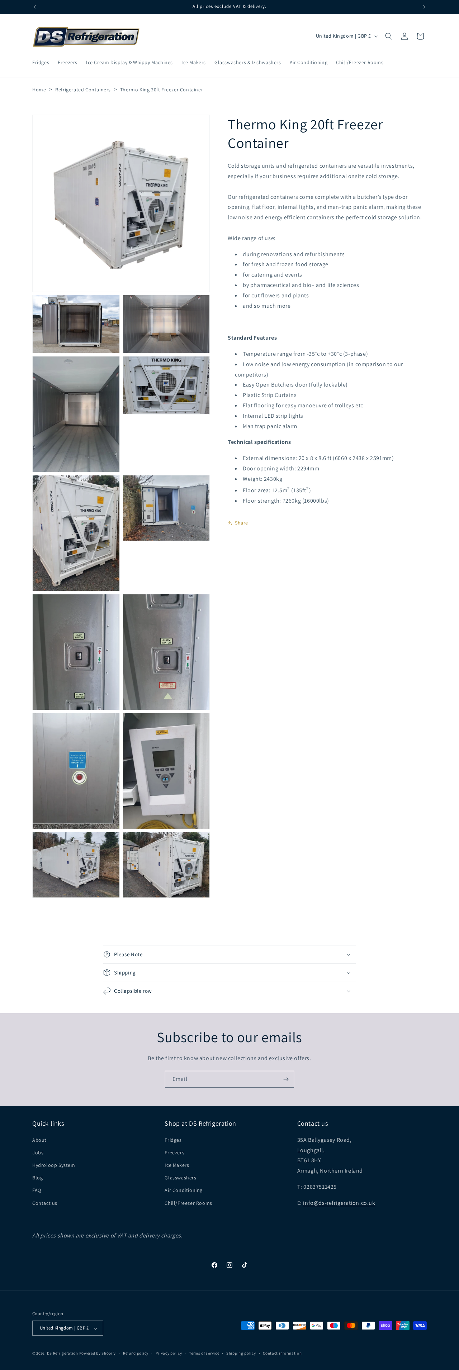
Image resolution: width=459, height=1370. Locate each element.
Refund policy (135, 1353)
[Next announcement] (424, 7)
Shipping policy (241, 1353)
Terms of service (204, 1353)
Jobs (37, 1152)
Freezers (174, 1152)
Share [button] (241, 522)
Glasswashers (180, 1177)
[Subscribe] (286, 1079)
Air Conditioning (184, 1190)
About (39, 1139)
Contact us (44, 1202)
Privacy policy (169, 1353)
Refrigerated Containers (83, 89)
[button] (389, 36)
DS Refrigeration (62, 1353)
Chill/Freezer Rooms (188, 1202)
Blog (37, 1177)
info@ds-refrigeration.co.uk (339, 1202)
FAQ (36, 1190)
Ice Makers (177, 1165)
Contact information (282, 1353)
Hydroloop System (53, 1165)
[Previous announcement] (35, 7)
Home (39, 89)
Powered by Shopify (97, 1353)
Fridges (173, 1139)
